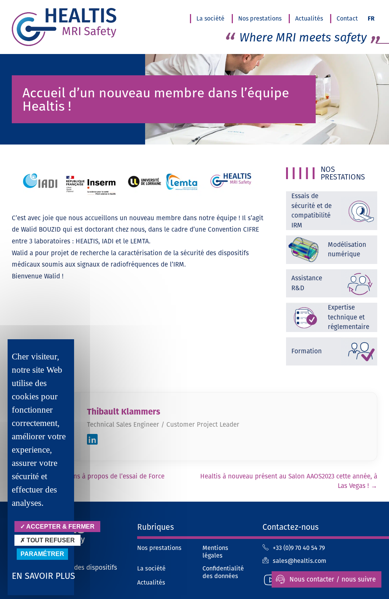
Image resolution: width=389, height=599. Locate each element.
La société (210, 18)
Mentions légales (215, 551)
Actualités (309, 18)
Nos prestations (259, 18)
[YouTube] (270, 579)
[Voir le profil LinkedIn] (92, 441)
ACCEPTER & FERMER (60, 526)
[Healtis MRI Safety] (67, 27)
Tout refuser (50, 540)
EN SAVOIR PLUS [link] (43, 576)
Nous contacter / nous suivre (332, 579)
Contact (347, 18)
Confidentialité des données (223, 572)
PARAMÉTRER (42, 554)
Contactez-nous (290, 526)
